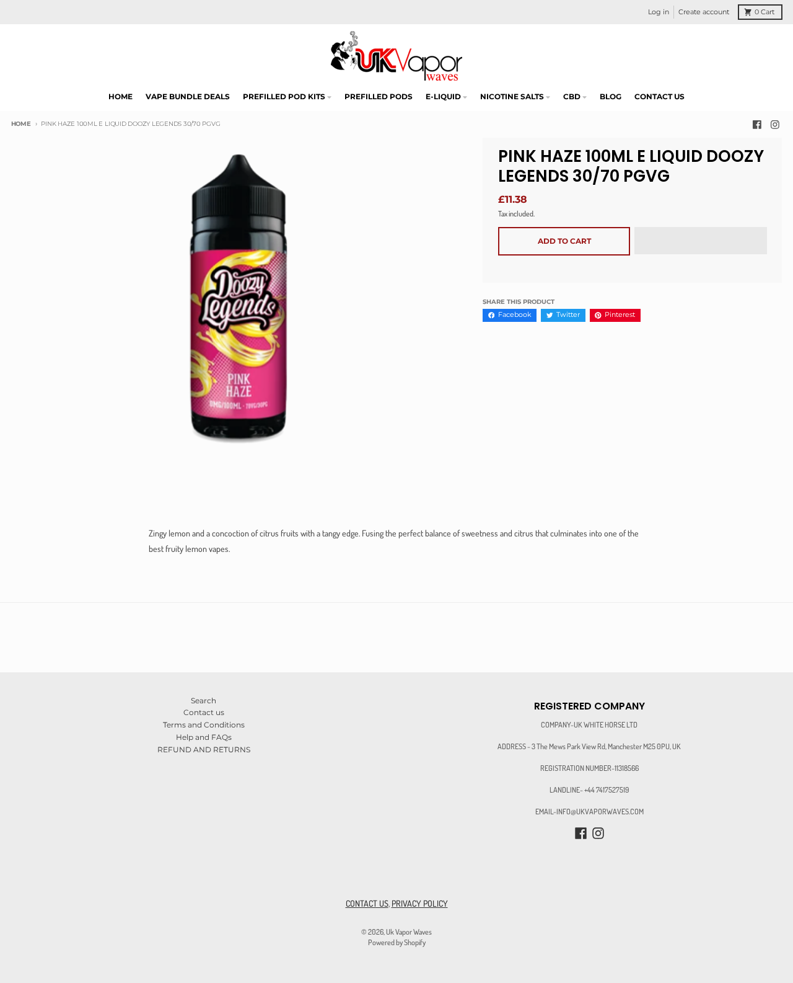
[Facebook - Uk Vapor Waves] (757, 124)
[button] (700, 241)
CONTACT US (367, 903)
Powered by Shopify (397, 942)
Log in (658, 12)
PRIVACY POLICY (420, 903)
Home (21, 123)
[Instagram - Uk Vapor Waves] (775, 124)
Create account (703, 12)
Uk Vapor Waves (409, 931)
